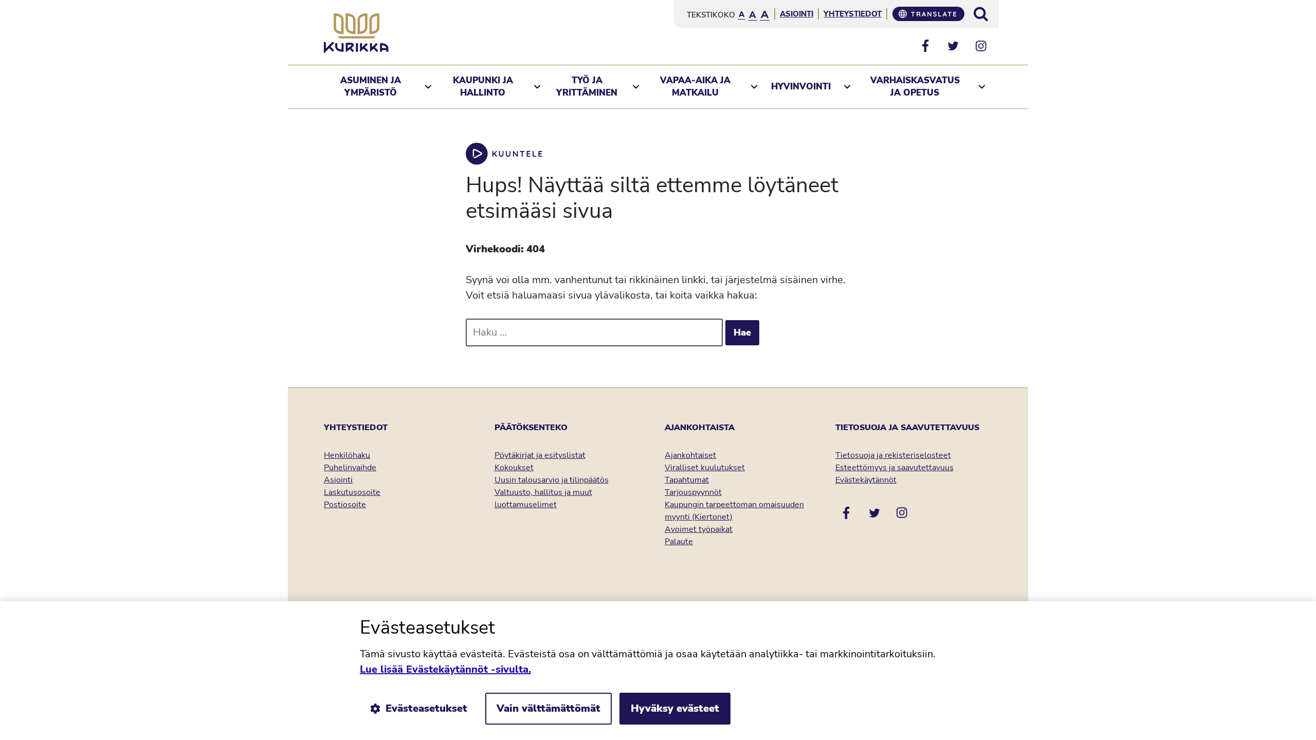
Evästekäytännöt (866, 480)
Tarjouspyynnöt (693, 492)
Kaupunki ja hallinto (483, 87)
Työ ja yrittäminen (586, 87)
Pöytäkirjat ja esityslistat (540, 455)
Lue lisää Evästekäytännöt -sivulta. (445, 669)
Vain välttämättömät (548, 708)
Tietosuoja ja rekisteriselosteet (893, 455)
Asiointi (796, 14)
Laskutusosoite (352, 492)
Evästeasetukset (426, 708)
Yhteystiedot (853, 14)
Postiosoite (345, 504)
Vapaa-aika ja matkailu (695, 87)
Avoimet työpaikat (699, 529)
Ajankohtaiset (690, 455)
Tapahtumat (687, 480)
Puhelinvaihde (350, 467)
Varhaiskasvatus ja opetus (915, 87)
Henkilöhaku (347, 455)
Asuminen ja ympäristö (370, 87)
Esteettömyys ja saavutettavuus (894, 467)
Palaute (679, 541)
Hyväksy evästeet (675, 708)
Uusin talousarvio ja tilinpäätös (552, 480)
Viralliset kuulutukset (705, 467)
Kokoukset (514, 467)
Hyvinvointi (801, 86)
